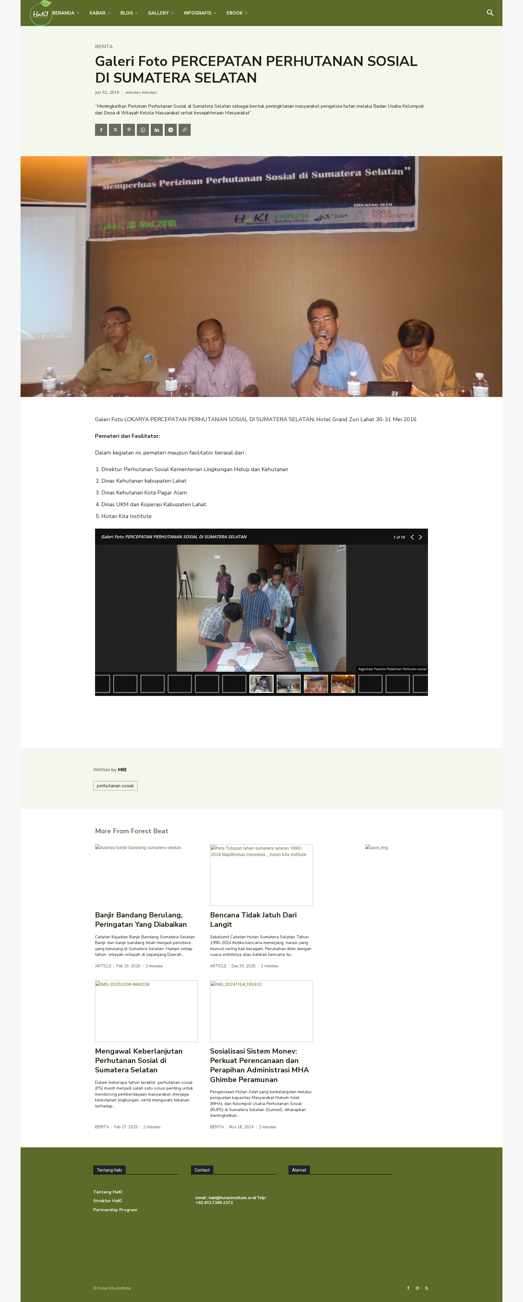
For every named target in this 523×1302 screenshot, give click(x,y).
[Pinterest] (129, 130)
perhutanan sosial (115, 785)
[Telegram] (171, 130)
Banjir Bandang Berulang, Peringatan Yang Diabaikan (141, 919)
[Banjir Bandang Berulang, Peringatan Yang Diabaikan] (146, 875)
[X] (115, 130)
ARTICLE (103, 966)
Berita (104, 46)
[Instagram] (417, 1288)
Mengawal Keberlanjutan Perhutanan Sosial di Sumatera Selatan (139, 1060)
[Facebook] (101, 130)
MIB (122, 769)
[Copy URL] (185, 130)
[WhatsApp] (143, 130)
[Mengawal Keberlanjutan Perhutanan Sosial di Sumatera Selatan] (146, 1011)
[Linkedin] (157, 130)
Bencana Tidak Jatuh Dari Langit (253, 919)
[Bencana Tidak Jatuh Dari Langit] (261, 875)
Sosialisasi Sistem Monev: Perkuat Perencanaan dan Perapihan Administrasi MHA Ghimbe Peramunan (259, 1065)
